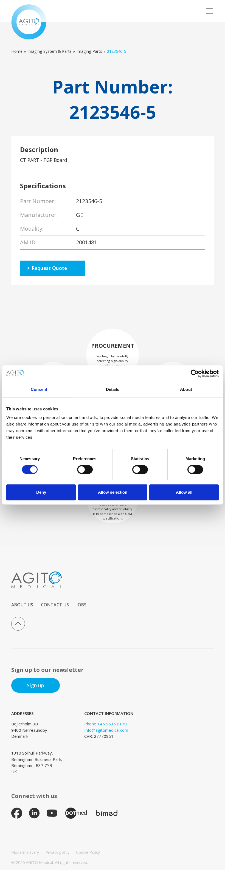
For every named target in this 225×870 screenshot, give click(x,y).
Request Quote (49, 268)
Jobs (81, 605)
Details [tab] (112, 389)
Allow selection (112, 492)
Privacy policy (57, 852)
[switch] (85, 469)
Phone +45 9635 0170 (105, 724)
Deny (41, 492)
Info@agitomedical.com (106, 730)
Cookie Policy (88, 852)
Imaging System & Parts (49, 51)
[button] (208, 11)
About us (22, 605)
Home (16, 51)
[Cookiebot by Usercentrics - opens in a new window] (195, 373)
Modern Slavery (25, 852)
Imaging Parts (89, 51)
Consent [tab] (39, 389)
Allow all (184, 492)
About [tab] (186, 389)
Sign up (35, 685)
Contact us (55, 605)
